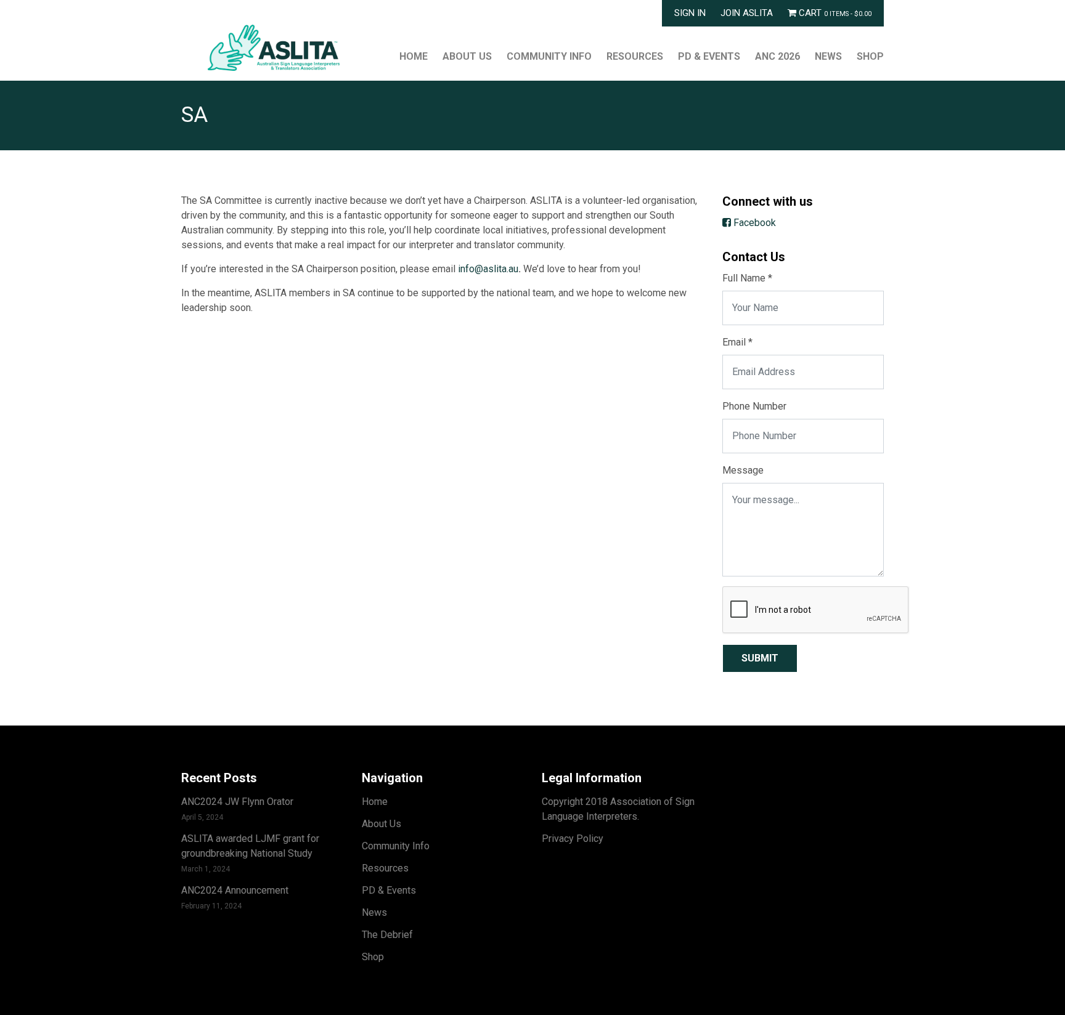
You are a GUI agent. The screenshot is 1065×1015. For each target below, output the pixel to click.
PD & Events (709, 56)
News (828, 56)
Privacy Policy (572, 838)
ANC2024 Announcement (234, 890)
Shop (870, 56)
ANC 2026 (777, 56)
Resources (634, 56)
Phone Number (754, 406)
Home (413, 56)
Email (737, 342)
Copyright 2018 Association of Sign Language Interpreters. (618, 809)
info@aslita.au (488, 269)
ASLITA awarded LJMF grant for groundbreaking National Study (250, 846)
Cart (833, 12)
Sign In (690, 12)
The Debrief (387, 934)
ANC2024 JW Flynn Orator (237, 801)
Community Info (549, 56)
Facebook (753, 222)
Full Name (747, 278)
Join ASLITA (746, 12)
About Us (467, 56)
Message (743, 470)
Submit (759, 658)
